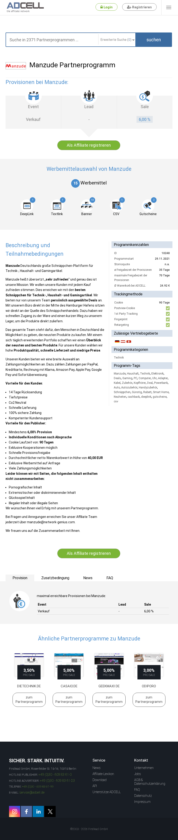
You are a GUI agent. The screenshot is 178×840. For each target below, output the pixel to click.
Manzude (120, 373)
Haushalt (133, 373)
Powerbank (161, 382)
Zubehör (127, 382)
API (94, 786)
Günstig (137, 392)
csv (116, 401)
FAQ (137, 790)
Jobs (137, 774)
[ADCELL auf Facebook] (26, 811)
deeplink (146, 396)
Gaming (127, 378)
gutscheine (160, 396)
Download (99, 780)
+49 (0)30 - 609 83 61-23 (57, 780)
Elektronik (157, 373)
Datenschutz (143, 796)
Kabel (117, 382)
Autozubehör (129, 387)
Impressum (142, 802)
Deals (117, 378)
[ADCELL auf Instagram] (14, 811)
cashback (134, 396)
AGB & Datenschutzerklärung (149, 781)
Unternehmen (144, 768)
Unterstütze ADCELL (106, 792)
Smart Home (161, 392)
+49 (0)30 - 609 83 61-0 (55, 774)
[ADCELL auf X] (50, 811)
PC (135, 378)
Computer (145, 378)
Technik (119, 357)
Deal (150, 382)
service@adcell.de (31, 792)
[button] (153, 39)
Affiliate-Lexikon (103, 774)
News (96, 768)
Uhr (154, 378)
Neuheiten (120, 396)
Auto (117, 387)
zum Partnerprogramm (29, 699)
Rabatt (147, 392)
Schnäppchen (122, 392)
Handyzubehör (148, 387)
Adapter (163, 378)
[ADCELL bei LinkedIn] (38, 811)
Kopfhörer (140, 382)
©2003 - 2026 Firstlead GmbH (89, 829)
